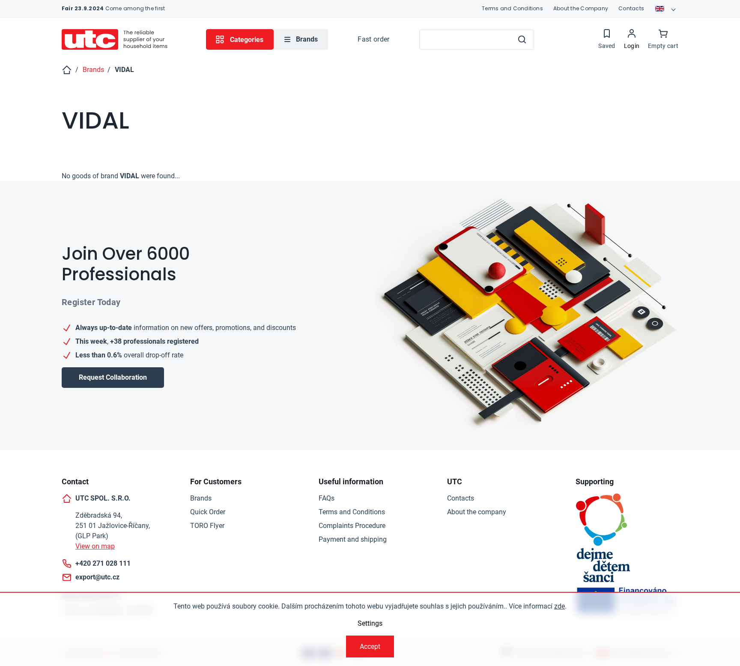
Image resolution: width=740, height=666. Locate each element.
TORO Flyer (207, 526)
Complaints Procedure (352, 526)
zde (559, 606)
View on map (95, 546)
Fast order (373, 39)
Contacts (631, 8)
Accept (370, 646)
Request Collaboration (113, 377)
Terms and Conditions (512, 8)
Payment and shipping (353, 539)
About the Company (580, 8)
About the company (476, 512)
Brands (201, 498)
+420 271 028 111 (103, 563)
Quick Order (207, 512)
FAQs (326, 498)
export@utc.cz (97, 577)
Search (522, 39)
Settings (370, 623)
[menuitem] (301, 39)
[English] (666, 8)
